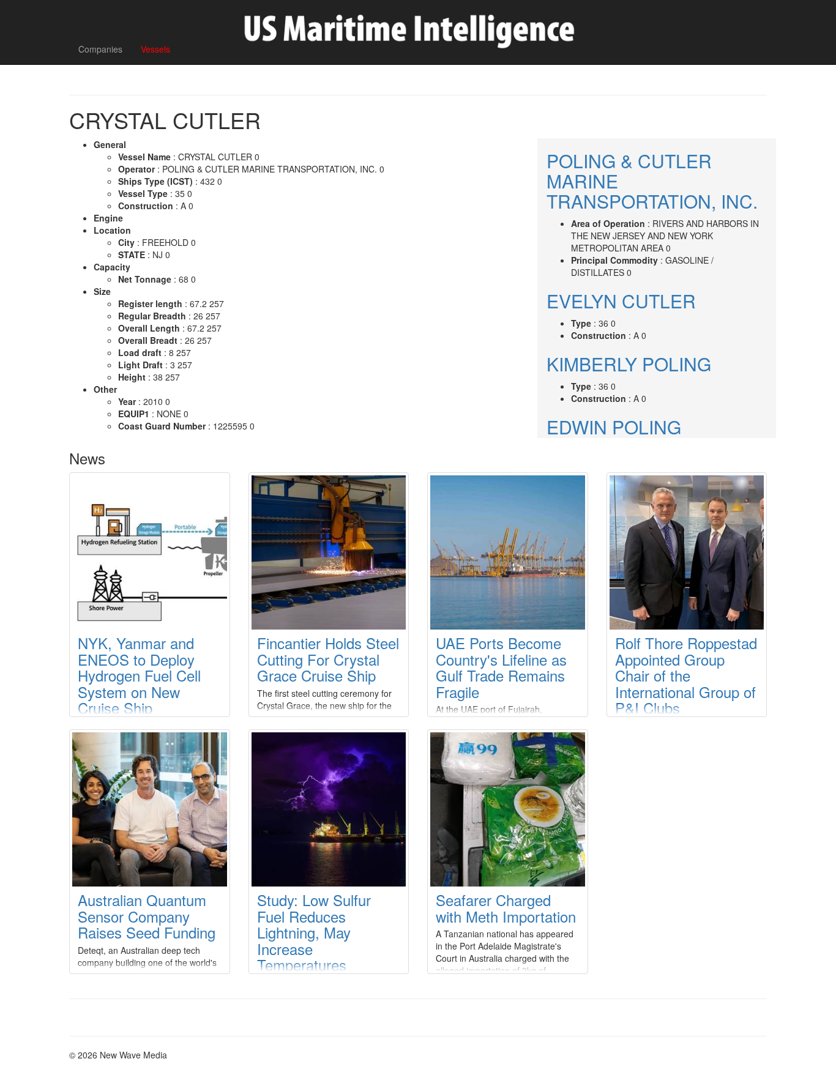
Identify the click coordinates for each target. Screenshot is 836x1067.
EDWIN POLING (614, 427)
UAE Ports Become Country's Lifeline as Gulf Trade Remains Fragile (501, 667)
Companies (100, 49)
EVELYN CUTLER (621, 301)
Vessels (155, 49)
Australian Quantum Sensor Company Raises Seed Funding (146, 916)
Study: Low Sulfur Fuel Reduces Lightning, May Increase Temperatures (314, 932)
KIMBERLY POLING (629, 364)
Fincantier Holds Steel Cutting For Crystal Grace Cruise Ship (328, 659)
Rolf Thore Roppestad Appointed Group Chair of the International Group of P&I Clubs (686, 675)
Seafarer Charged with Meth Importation (506, 907)
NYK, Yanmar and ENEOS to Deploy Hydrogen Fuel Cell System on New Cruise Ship (139, 675)
